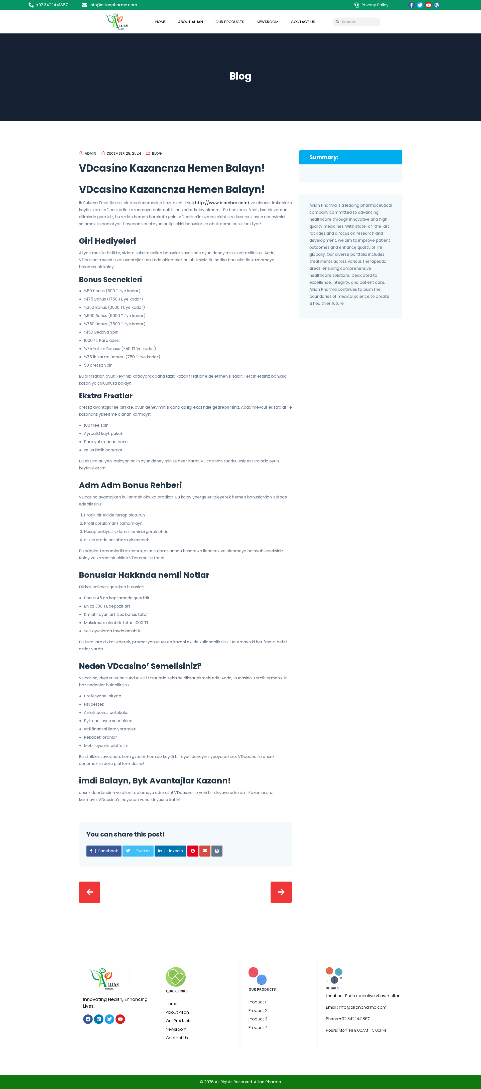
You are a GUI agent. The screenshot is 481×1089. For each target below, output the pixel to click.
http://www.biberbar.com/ (222, 203)
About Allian (190, 21)
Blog (157, 153)
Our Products (229, 21)
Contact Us (303, 21)
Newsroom (267, 21)
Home (160, 21)
